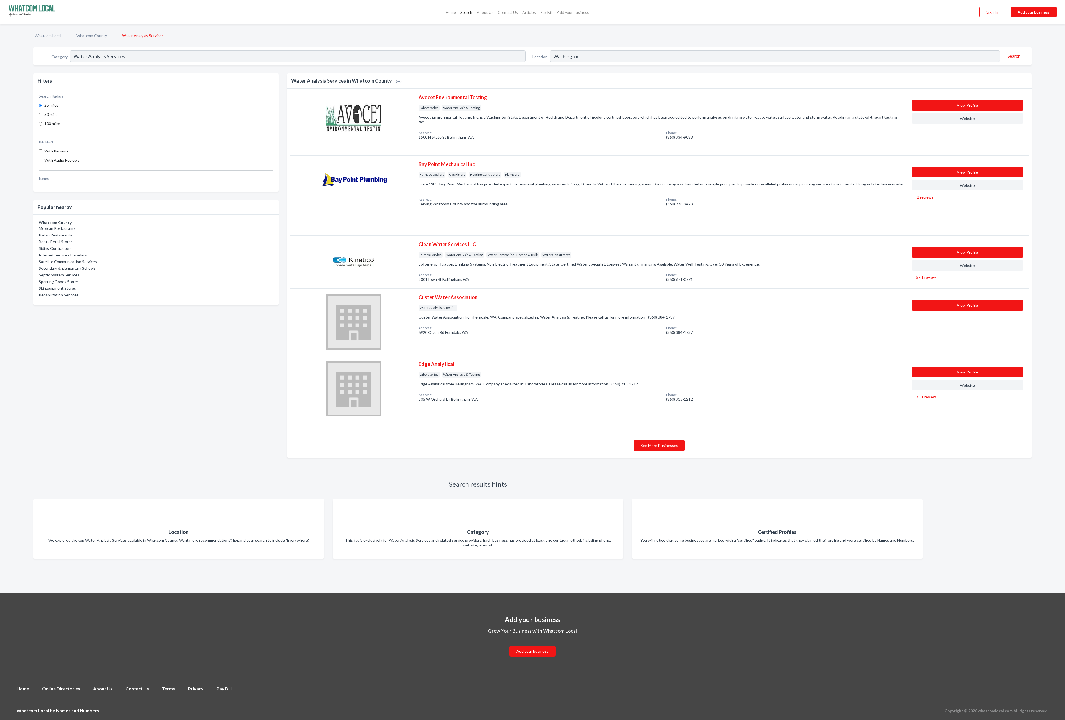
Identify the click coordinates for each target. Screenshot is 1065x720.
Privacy (196, 688)
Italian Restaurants (55, 235)
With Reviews (56, 151)
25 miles (51, 105)
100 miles (52, 123)
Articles (529, 12)
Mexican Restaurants (57, 228)
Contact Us (508, 12)
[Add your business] (532, 644)
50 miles (51, 114)
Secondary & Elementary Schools (67, 268)
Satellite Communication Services (68, 261)
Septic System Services (59, 275)
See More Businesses (659, 445)
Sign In (992, 12)
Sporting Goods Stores (59, 281)
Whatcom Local (48, 35)
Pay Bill (546, 12)
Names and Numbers (77, 710)
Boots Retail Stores (56, 241)
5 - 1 (925, 277)
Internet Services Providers (63, 255)
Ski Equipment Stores (57, 288)
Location (539, 56)
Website (967, 118)
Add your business (573, 12)
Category (59, 56)
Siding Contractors (55, 248)
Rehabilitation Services (58, 294)
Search (466, 12)
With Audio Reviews (62, 160)
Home (451, 12)
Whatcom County (91, 35)
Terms (168, 688)
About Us (485, 12)
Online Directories (61, 688)
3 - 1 (925, 397)
